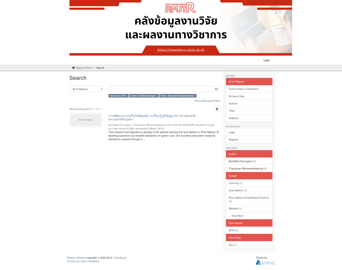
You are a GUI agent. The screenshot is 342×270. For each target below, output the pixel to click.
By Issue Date (236, 96)
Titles (232, 110)
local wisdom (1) (238, 190)
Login (232, 132)
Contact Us (73, 261)
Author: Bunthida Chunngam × (143, 95)
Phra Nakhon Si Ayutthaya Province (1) (249, 199)
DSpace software (76, 257)
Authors (233, 103)
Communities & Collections (244, 89)
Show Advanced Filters (208, 100)
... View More (236, 215)
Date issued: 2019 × (119, 95)
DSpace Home (84, 67)
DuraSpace (120, 257)
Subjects (233, 118)
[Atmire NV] (265, 261)
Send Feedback (90, 261)
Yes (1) (233, 245)
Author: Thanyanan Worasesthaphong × (177, 95)
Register (233, 139)
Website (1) (235, 208)
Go (216, 89)
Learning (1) (236, 183)
